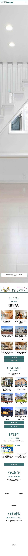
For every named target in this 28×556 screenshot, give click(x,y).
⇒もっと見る (14, 357)
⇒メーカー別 (14, 360)
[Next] (25, 452)
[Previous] (2, 452)
